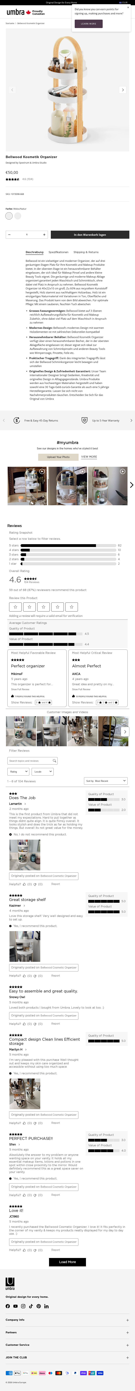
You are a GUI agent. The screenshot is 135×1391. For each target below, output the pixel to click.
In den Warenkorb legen (90, 234)
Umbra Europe (19, 1382)
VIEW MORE (89, 457)
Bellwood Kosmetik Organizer (31, 23)
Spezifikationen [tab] (58, 252)
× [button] (128, 7)
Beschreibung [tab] (34, 252)
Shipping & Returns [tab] (86, 252)
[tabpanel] (67, 330)
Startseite (10, 23)
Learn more (88, 23)
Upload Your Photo (58, 457)
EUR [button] (125, 2)
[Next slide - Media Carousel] (131, 484)
